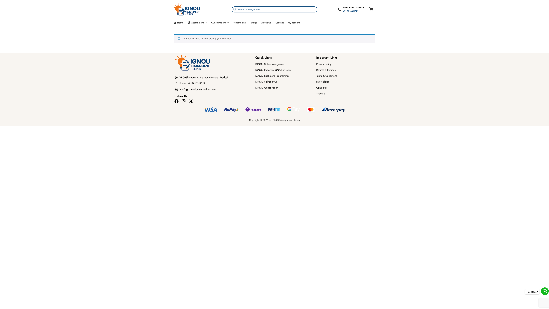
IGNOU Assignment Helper (286, 120)
